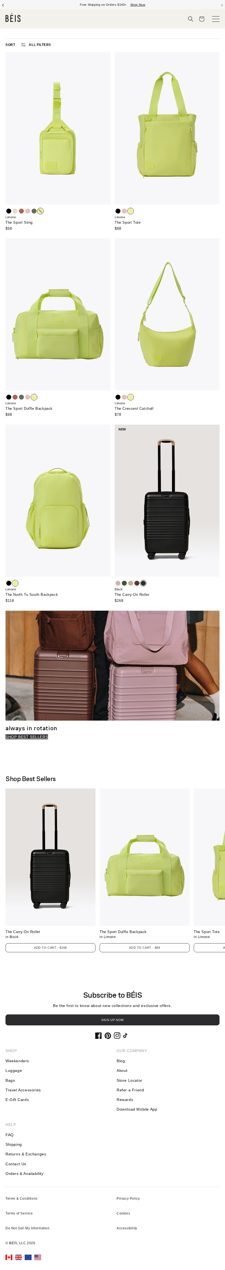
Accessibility (127, 1228)
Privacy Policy (128, 1198)
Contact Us (15, 1164)
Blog (121, 1061)
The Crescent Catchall (134, 408)
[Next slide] (222, 4)
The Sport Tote (127, 222)
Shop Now (132, 4)
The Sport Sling (19, 222)
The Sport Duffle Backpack (29, 408)
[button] (190, 18)
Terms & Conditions (21, 1198)
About (122, 1070)
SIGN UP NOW (112, 1020)
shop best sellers (26, 737)
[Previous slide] (3, 4)
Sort (10, 45)
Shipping (13, 1144)
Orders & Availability (24, 1173)
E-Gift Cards (17, 1099)
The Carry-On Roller (132, 595)
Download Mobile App (137, 1109)
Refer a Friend (130, 1090)
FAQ (9, 1135)
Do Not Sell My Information (27, 1228)
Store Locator (129, 1080)
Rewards (125, 1099)
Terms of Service (19, 1213)
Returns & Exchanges (25, 1154)
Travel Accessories (23, 1090)
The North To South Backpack (31, 595)
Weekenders (17, 1061)
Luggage (13, 1070)
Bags (10, 1080)
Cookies (123, 1213)
